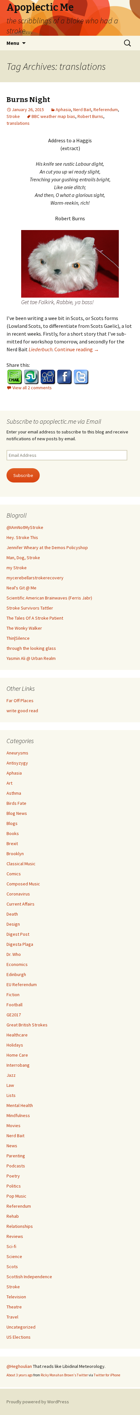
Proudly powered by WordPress (38, 1402)
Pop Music (16, 1196)
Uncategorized (21, 1327)
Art (9, 783)
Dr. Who (14, 954)
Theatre (14, 1307)
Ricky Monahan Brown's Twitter (64, 1375)
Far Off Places (20, 700)
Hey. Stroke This (22, 537)
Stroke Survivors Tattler (30, 608)
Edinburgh (16, 974)
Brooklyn (15, 853)
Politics (14, 1186)
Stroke (13, 116)
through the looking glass (31, 648)
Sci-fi (11, 1246)
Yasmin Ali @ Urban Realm (31, 658)
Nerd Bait (82, 109)
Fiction (13, 994)
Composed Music (23, 884)
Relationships (20, 1226)
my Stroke (17, 568)
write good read (22, 711)
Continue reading (76, 349)
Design (13, 924)
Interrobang (18, 1065)
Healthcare (17, 1035)
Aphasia (63, 109)
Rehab (13, 1216)
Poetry (13, 1176)
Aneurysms (17, 753)
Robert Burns (90, 116)
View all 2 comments (32, 388)
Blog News (17, 813)
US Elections (19, 1337)
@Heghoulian (19, 1366)
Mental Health (20, 1105)
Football (14, 1005)
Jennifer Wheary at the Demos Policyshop (47, 547)
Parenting (16, 1156)
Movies (14, 1125)
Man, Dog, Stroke (23, 557)
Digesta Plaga (20, 944)
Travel (12, 1317)
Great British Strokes (27, 1025)
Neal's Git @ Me (21, 588)
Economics (17, 964)
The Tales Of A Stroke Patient (35, 618)
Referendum (105, 109)
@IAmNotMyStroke (25, 527)
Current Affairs (21, 904)
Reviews (15, 1236)
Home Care (17, 1055)
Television (16, 1297)
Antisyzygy (17, 763)
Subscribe (23, 475)
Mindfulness (18, 1115)
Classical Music (21, 864)
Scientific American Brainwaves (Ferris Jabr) (49, 598)
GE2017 (14, 1015)
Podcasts (16, 1166)
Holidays (15, 1045)
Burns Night (28, 99)
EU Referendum (22, 984)
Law (10, 1085)
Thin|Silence (18, 638)
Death (12, 914)
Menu (13, 43)
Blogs (12, 823)
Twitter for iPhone (107, 1375)
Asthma (14, 793)
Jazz (11, 1075)
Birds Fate (16, 803)
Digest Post (18, 934)
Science (14, 1256)
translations (18, 123)
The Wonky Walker (24, 628)
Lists (11, 1095)
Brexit (12, 843)
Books (13, 833)
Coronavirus (18, 894)
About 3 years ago (20, 1375)
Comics (14, 874)
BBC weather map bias (53, 116)
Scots (12, 1266)
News (12, 1146)
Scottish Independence (29, 1277)
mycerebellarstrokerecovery (35, 578)
